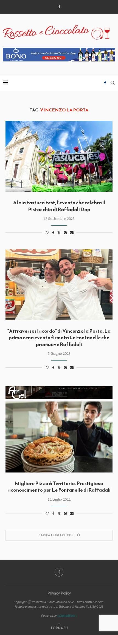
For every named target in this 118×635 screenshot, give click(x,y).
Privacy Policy (59, 593)
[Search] (112, 83)
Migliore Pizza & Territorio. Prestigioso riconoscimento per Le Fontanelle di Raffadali (59, 487)
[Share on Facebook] (53, 232)
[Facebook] (59, 6)
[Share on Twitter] (59, 232)
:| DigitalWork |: (67, 615)
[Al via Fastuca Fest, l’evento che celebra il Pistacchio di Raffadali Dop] (59, 156)
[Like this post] (47, 232)
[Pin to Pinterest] (65, 232)
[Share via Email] (72, 232)
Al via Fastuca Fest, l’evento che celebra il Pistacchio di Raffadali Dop (59, 206)
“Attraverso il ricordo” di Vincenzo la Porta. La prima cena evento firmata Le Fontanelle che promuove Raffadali (59, 337)
